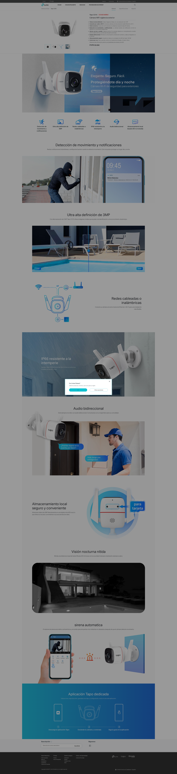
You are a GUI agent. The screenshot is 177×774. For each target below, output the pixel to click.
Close (109, 381)
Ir (78, 390)
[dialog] (88, 387)
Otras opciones (98, 390)
